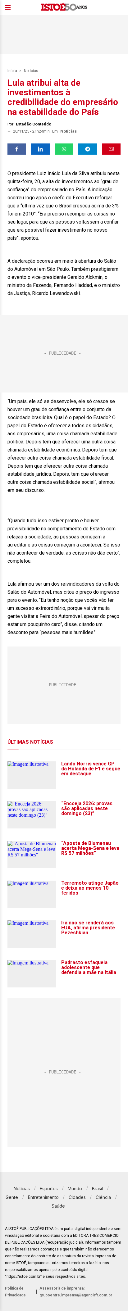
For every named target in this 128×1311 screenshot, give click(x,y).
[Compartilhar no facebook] (16, 149)
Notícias (31, 71)
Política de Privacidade (15, 1291)
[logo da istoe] (64, 7)
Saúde (58, 1206)
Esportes (49, 1188)
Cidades (77, 1197)
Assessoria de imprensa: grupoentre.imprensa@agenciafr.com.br (75, 1291)
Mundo (75, 1188)
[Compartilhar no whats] (64, 149)
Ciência (103, 1197)
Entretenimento (43, 1197)
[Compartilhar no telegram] (87, 149)
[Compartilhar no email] (111, 149)
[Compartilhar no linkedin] (40, 149)
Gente (12, 1197)
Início (12, 71)
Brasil (97, 1188)
